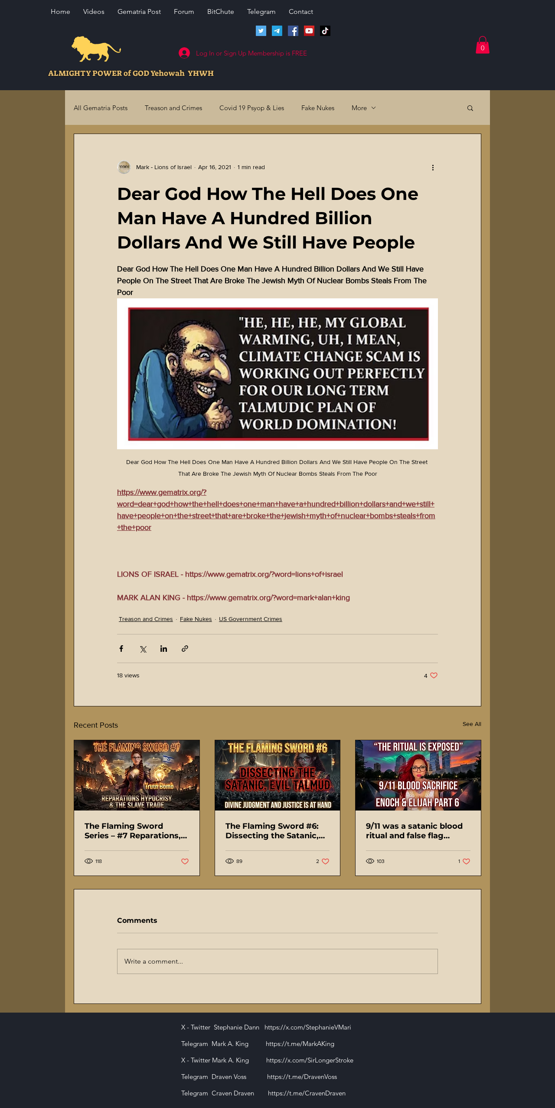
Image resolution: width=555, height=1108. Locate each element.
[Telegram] (277, 31)
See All (472, 723)
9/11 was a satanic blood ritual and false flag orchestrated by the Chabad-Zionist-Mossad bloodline (414, 830)
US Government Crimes (250, 618)
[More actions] (433, 167)
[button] (482, 45)
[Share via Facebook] (121, 648)
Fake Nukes (317, 108)
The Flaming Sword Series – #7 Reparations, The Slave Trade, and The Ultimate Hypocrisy (134, 830)
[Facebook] (293, 31)
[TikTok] (325, 31)
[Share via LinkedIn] (164, 648)
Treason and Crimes (173, 108)
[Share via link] (185, 648)
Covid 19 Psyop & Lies (251, 108)
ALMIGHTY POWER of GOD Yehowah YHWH (131, 73)
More (359, 108)
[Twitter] (261, 31)
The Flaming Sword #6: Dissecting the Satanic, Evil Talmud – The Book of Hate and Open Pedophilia (277, 830)
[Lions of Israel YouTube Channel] (309, 31)
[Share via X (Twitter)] (142, 648)
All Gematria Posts (100, 108)
